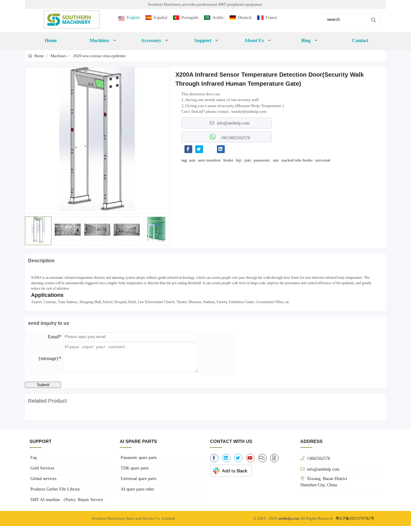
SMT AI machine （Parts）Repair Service (66, 499)
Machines (58, 56)
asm (192, 160)
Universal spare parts (138, 478)
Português (189, 17)
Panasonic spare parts (139, 457)
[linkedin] (226, 458)
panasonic (262, 160)
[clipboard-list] (262, 458)
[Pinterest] (210, 149)
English (133, 17)
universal (322, 160)
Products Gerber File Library (55, 489)
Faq (33, 457)
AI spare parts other (137, 489)
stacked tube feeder (297, 160)
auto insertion (209, 160)
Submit (43, 385)
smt (276, 160)
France (271, 17)
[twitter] (238, 458)
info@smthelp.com (233, 123)
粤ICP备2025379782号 (354, 518)
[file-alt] (274, 458)
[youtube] (250, 458)
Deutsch (245, 17)
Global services (43, 478)
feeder (228, 160)
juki (247, 160)
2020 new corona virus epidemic (99, 56)
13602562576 (318, 458)
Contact (360, 40)
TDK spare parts (135, 468)
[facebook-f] (214, 458)
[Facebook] (188, 149)
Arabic (218, 17)
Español (160, 17)
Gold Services (42, 468)
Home (51, 40)
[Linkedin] (221, 149)
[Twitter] (199, 149)
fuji (239, 160)
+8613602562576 (234, 138)
